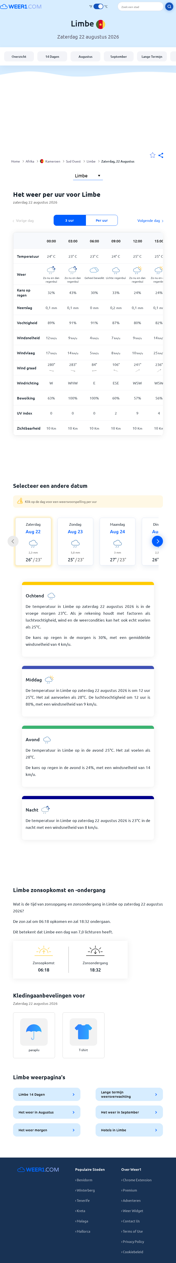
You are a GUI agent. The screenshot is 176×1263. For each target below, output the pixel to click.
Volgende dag (149, 220)
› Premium (129, 1190)
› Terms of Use (132, 1231)
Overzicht (19, 56)
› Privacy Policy (132, 1241)
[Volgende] (157, 541)
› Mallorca (82, 1231)
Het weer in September (120, 1112)
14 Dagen (52, 56)
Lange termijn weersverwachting (116, 1094)
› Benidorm (83, 1180)
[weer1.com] (20, 6)
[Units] (98, 6)
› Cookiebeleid (132, 1252)
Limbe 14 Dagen (32, 1094)
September (118, 56)
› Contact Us (130, 1221)
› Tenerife (82, 1200)
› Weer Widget (132, 1210)
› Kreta (80, 1210)
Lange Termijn (152, 56)
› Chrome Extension (136, 1180)
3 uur (69, 220)
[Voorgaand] (13, 541)
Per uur (102, 220)
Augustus (85, 56)
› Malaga (81, 1221)
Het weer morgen (33, 1130)
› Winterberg (85, 1190)
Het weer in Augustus (36, 1112)
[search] (169, 7)
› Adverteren (131, 1200)
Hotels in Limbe (113, 1130)
